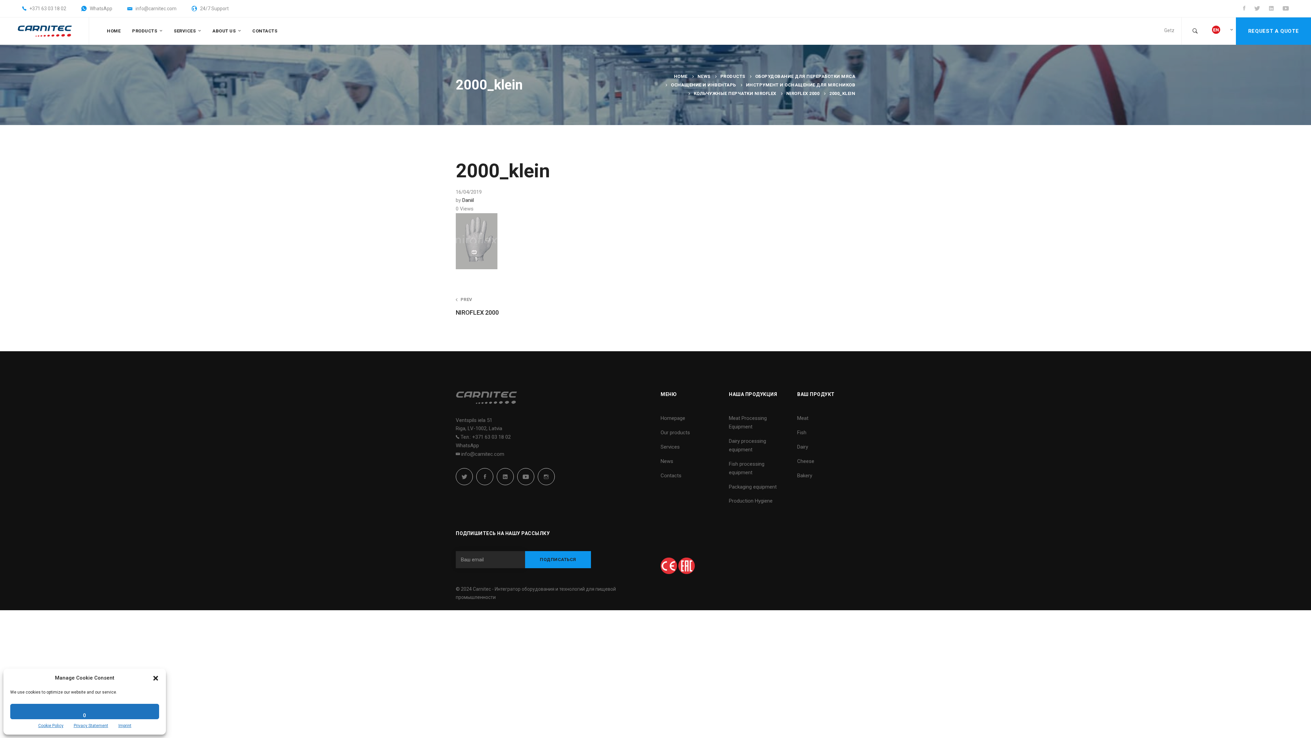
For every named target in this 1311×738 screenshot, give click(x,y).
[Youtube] (525, 476)
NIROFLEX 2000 (803, 93)
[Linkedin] (505, 476)
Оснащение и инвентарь (703, 84)
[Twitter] (464, 476)
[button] (155, 678)
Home (681, 76)
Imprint (124, 725)
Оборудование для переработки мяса (805, 76)
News (703, 76)
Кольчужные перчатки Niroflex (735, 93)
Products (732, 76)
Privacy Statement (91, 725)
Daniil (468, 200)
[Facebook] (484, 476)
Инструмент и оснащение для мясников (801, 84)
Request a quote (1273, 31)
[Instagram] (546, 476)
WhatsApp (467, 445)
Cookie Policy (51, 725)
